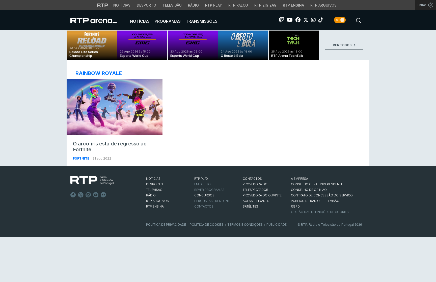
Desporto (146, 5)
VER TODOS (342, 45)
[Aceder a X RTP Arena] (306, 20)
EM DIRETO (202, 184)
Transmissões (201, 21)
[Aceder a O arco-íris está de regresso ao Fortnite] (114, 107)
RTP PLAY (201, 179)
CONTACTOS (252, 179)
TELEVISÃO (154, 190)
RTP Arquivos (323, 5)
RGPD (295, 206)
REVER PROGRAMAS (209, 190)
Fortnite (81, 158)
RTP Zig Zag (265, 5)
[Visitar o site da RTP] (102, 5)
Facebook (73, 195)
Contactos (203, 206)
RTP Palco (238, 5)
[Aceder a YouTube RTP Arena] (289, 20)
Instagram (88, 195)
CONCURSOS (204, 195)
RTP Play (213, 5)
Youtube (96, 195)
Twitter (81, 195)
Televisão (172, 5)
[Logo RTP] (92, 180)
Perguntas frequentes (213, 201)
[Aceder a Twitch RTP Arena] (281, 20)
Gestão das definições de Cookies (320, 212)
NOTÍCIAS (153, 179)
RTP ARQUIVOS (157, 201)
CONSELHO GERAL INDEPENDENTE (317, 184)
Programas (167, 21)
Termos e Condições (245, 224)
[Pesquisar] (357, 20)
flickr (103, 195)
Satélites (250, 206)
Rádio (193, 5)
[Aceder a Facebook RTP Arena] (298, 20)
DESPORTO (154, 184)
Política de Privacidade (166, 224)
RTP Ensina (293, 5)
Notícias (121, 5)
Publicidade (276, 224)
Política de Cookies (207, 224)
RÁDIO (151, 195)
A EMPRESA (299, 179)
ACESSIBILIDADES (256, 201)
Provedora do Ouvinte (262, 195)
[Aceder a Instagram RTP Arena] (313, 20)
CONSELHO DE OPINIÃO (309, 190)
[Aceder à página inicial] (98, 20)
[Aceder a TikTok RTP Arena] (321, 20)
